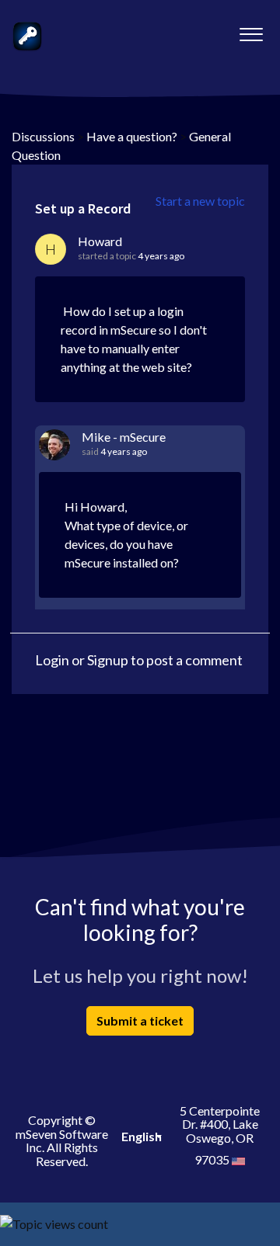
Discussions (43, 136)
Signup (107, 659)
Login (52, 659)
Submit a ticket (140, 1020)
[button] (250, 30)
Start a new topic (200, 200)
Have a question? (131, 136)
